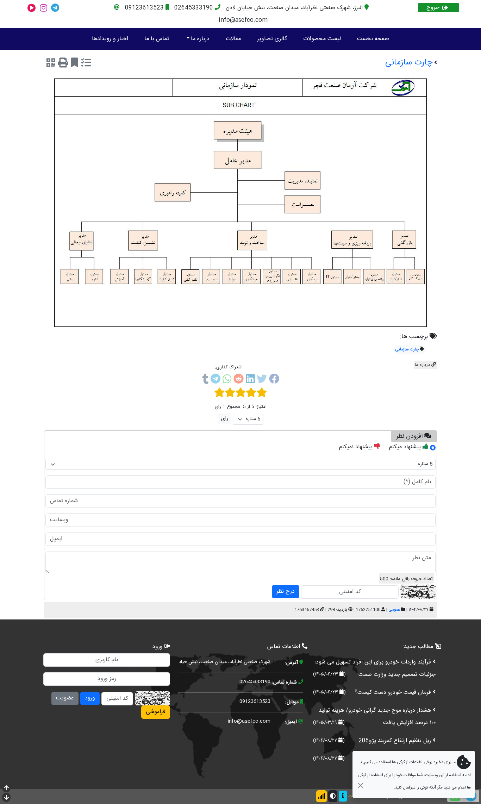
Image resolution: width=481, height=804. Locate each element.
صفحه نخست (373, 39)
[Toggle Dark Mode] (332, 796)
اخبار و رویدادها (110, 39)
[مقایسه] (86, 64)
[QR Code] (50, 64)
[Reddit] (238, 380)
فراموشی (155, 712)
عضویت (65, 698)
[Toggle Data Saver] (321, 796)
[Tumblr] (205, 380)
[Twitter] (262, 380)
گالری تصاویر (272, 39)
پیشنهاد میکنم (406, 447)
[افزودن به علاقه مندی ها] (74, 64)
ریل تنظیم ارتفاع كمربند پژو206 (394, 741)
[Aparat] (31, 8)
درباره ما (200, 39)
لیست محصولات (322, 39)
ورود (90, 698)
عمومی (394, 609)
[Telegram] (55, 8)
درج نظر (285, 591)
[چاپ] (63, 64)
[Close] (360, 785)
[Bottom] (6, 798)
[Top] (6, 788)
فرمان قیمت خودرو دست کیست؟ (393, 692)
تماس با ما (156, 39)
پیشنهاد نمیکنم (356, 447)
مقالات (233, 39)
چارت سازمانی (407, 349)
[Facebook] (274, 380)
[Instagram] (43, 8)
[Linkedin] (250, 380)
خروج (432, 7)
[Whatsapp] (226, 380)
